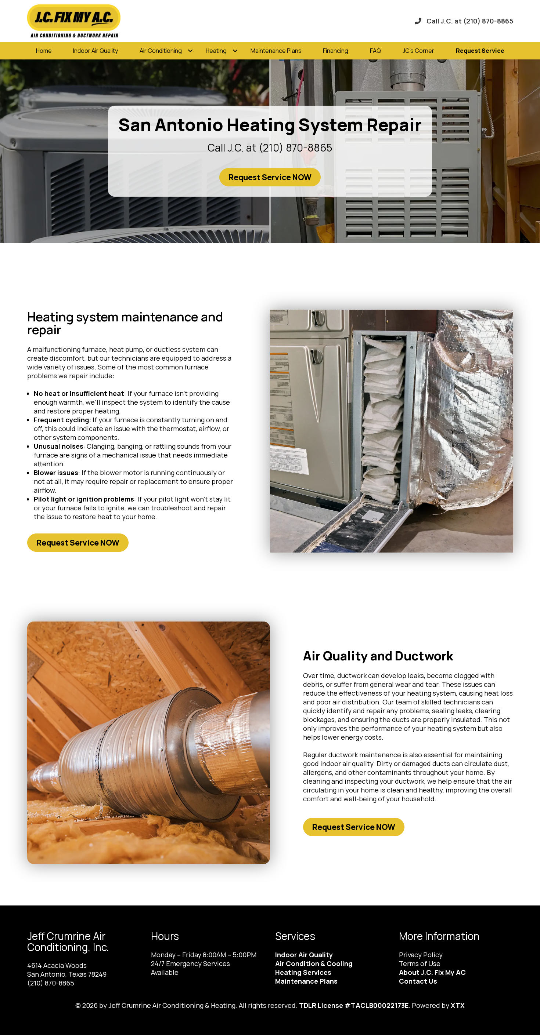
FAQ (375, 51)
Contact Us (418, 981)
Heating (216, 51)
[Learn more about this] (391, 431)
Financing (335, 51)
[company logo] (88, 20)
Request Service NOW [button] (270, 177)
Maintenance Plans (276, 51)
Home (44, 51)
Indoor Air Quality (95, 51)
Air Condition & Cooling (314, 963)
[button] (480, 50)
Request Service (480, 51)
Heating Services (303, 972)
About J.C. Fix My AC (432, 972)
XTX (458, 1005)
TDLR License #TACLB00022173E (353, 1005)
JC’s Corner (418, 51)
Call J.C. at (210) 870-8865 (469, 21)
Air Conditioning (161, 51)
